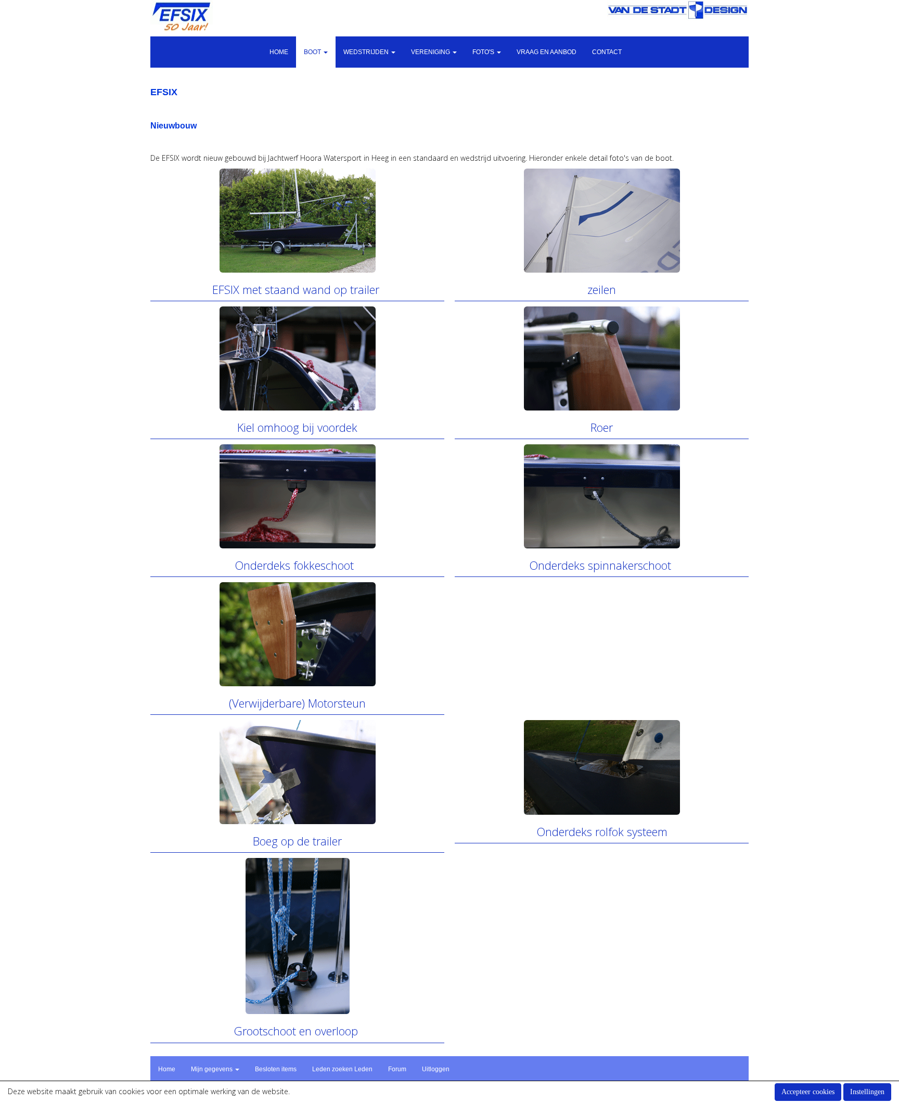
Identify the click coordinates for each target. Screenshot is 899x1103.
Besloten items (276, 1069)
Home (278, 52)
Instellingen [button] (867, 1092)
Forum (397, 1069)
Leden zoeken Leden (342, 1069)
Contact (607, 52)
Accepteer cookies (807, 1092)
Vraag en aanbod (546, 52)
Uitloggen (436, 1069)
